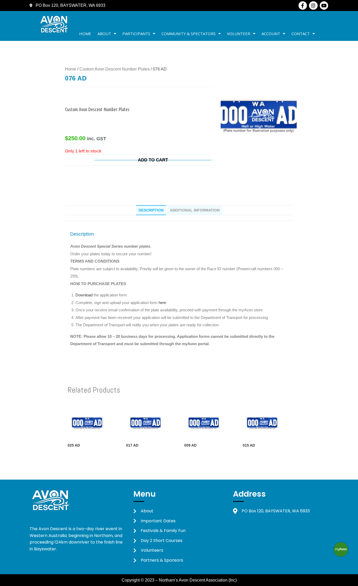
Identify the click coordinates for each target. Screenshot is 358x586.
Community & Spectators (188, 33)
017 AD (132, 445)
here (162, 302)
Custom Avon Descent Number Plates (114, 69)
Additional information (195, 210)
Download (84, 295)
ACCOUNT (271, 33)
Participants (136, 33)
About (104, 33)
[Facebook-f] (303, 5)
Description (151, 210)
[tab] (151, 210)
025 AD (74, 445)
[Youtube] (324, 5)
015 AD (249, 445)
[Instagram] (313, 5)
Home (85, 33)
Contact (300, 33)
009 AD (190, 445)
